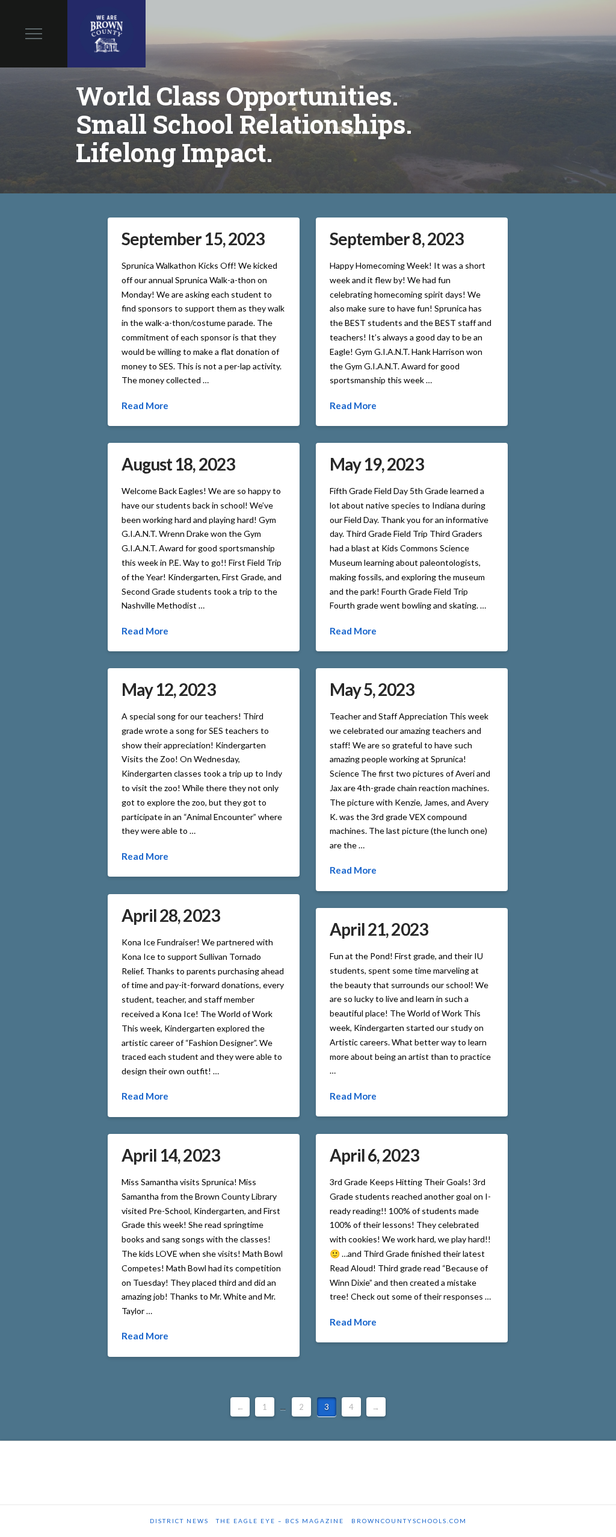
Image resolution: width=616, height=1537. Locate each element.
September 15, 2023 (192, 238)
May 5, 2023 (372, 689)
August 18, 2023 (178, 464)
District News (179, 1520)
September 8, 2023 (396, 238)
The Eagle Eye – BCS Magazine (280, 1520)
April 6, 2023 (374, 1155)
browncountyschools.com (409, 1520)
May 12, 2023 (168, 689)
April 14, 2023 (170, 1155)
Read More (145, 405)
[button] (33, 33)
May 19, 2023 (376, 464)
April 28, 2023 (170, 915)
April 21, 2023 (378, 929)
